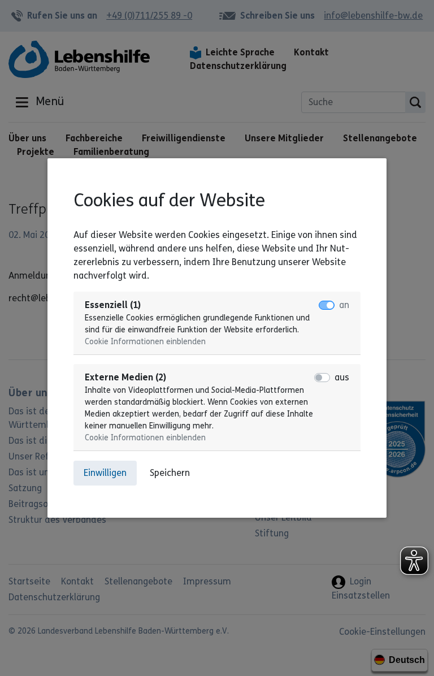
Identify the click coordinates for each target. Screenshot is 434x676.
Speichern (170, 472)
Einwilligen (105, 472)
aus (342, 377)
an (344, 305)
